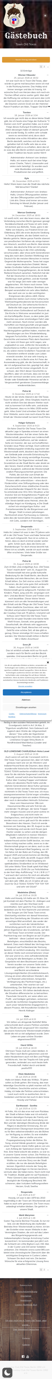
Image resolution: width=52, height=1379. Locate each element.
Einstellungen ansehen (26, 707)
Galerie (26, 1344)
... (48, 75)
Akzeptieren (26, 692)
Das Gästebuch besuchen (26, 1329)
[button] (47, 662)
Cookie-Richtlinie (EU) (26, 1304)
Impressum (42, 714)
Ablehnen (26, 700)
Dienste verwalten (25, 686)
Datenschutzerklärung (28, 714)
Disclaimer (26, 1295)
